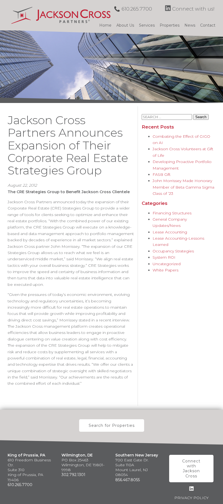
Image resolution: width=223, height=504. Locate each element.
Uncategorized (167, 263)
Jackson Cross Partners (60, 15)
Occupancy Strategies (173, 251)
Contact (207, 25)
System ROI (164, 257)
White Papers (165, 270)
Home (105, 25)
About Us (125, 25)
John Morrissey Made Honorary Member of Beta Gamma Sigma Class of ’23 (183, 187)
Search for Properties (112, 425)
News (189, 25)
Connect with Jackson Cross (191, 468)
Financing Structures (172, 213)
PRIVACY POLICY (191, 497)
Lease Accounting (170, 232)
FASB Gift (162, 174)
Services (147, 25)
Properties (169, 25)
